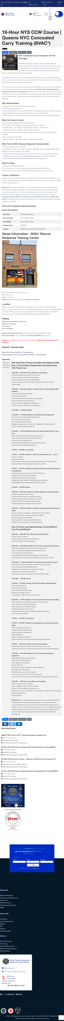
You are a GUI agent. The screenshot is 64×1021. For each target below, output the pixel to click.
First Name (15, 859)
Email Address (43, 859)
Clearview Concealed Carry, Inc (9, 898)
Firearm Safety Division (6, 921)
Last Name (29, 859)
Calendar (57, 16)
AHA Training (4, 944)
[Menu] (34, 14)
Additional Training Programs (8, 948)
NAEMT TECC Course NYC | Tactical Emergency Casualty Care (23, 735)
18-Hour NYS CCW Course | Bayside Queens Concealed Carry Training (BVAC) (29, 771)
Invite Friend (22, 52)
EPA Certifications (5, 951)
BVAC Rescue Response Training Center (33, 229)
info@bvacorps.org (33, 4)
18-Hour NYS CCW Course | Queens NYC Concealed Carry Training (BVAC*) (28, 747)
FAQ (1, 926)
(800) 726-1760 (6, 983)
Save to (13, 52)
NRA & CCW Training (9, 752)
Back (29, 52)
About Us (2, 924)
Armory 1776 (3, 900)
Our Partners (3, 919)
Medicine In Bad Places (6, 895)
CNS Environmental (5, 902)
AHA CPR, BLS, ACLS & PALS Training (15, 764)
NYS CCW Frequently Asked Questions (19, 206)
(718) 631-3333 (11, 978)
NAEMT (2, 907)
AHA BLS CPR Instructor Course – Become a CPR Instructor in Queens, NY (28, 759)
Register (5, 52)
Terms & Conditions (5, 931)
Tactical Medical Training (10, 740)
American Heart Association (8, 905)
